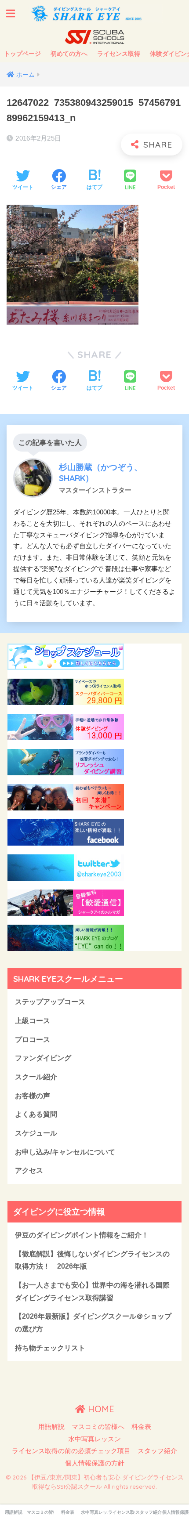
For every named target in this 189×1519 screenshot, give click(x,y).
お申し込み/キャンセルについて (65, 1152)
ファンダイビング (43, 1058)
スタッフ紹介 (157, 1450)
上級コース (32, 1020)
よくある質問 (36, 1114)
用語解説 (51, 1426)
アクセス (29, 1170)
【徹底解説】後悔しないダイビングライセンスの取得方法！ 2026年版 (92, 1260)
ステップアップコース (50, 1001)
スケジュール (36, 1133)
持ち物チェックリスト (50, 1348)
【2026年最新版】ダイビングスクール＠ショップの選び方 (93, 1323)
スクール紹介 (36, 1077)
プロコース (32, 1039)
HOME (99, 1408)
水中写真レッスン (94, 1439)
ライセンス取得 (118, 53)
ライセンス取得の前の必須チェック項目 (71, 1450)
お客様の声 (32, 1095)
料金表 (141, 1426)
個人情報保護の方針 (94, 1463)
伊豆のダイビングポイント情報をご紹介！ (82, 1235)
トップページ (22, 53)
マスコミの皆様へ (98, 1426)
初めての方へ (69, 53)
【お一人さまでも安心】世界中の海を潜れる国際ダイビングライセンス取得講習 (92, 1291)
